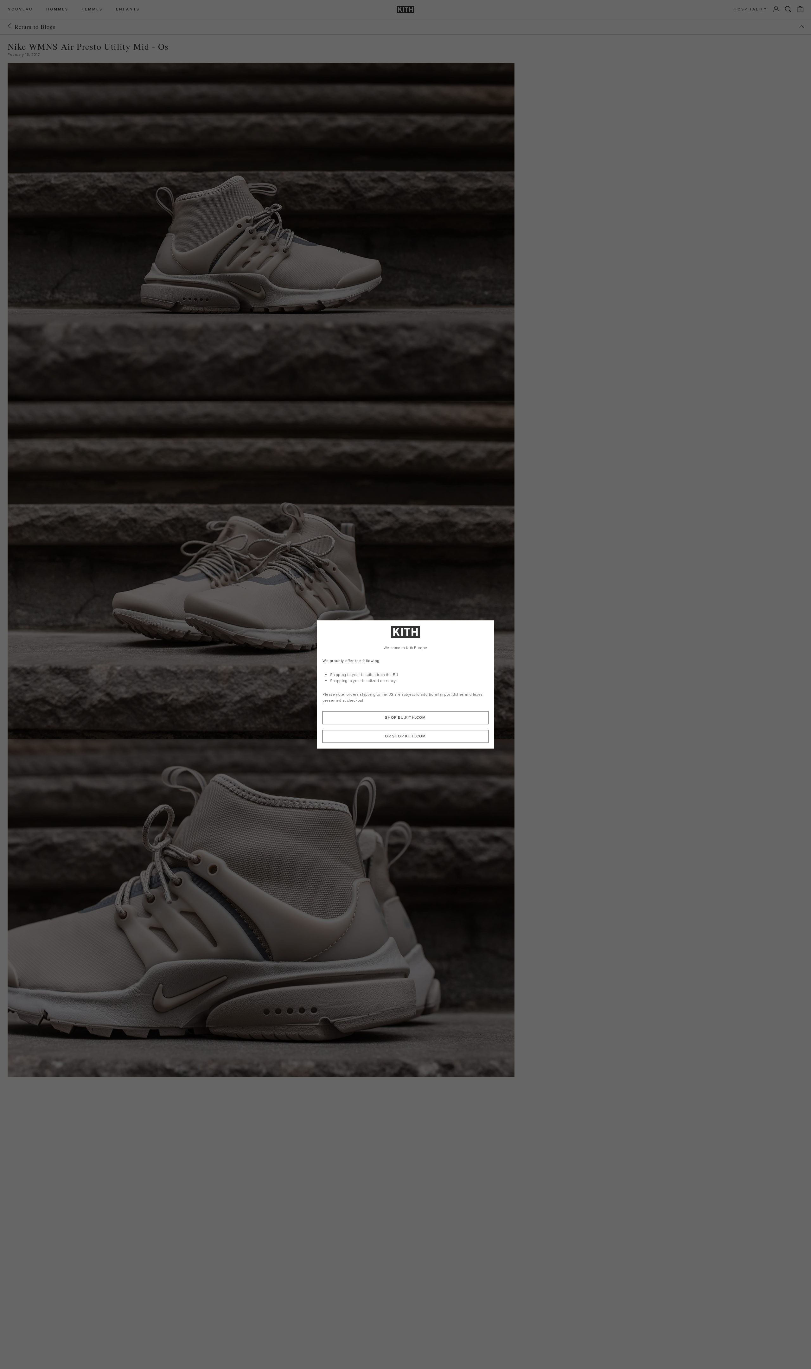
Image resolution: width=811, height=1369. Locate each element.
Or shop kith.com (405, 736)
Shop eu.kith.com (405, 718)
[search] (788, 9)
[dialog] (405, 684)
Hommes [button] (57, 9)
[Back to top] (801, 26)
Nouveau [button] (20, 9)
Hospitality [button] (750, 9)
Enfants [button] (128, 9)
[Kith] (405, 9)
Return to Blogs (35, 26)
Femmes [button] (92, 9)
